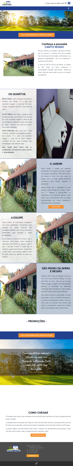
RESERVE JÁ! (33, 455)
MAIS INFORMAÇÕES (38, 435)
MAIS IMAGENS (56, 207)
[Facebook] (69, 3)
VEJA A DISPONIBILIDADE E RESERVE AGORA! (36, 35)
